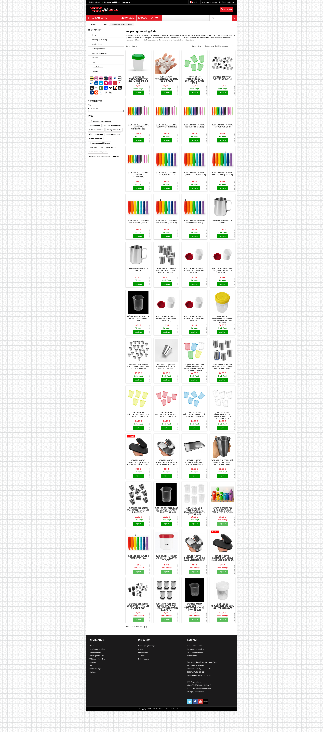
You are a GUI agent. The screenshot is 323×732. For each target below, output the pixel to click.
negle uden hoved (96, 147)
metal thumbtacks (96, 130)
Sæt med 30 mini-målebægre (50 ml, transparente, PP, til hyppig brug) (194, 511)
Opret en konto (228, 2)
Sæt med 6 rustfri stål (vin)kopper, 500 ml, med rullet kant (222, 462)
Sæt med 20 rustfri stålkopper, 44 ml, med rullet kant (138, 510)
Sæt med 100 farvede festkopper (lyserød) (166, 126)
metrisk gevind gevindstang (100, 121)
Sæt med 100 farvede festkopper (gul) (138, 557)
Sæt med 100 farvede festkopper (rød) (194, 221)
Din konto (144, 640)
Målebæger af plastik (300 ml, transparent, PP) (138, 318)
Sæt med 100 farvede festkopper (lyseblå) (222, 174)
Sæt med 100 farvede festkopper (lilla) (166, 174)
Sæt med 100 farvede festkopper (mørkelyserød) (138, 127)
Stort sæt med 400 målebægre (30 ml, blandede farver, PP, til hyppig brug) (194, 367)
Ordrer (140, 649)
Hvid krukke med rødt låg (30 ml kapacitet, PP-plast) (194, 318)
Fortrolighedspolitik (98, 49)
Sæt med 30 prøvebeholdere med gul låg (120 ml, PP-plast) (222, 319)
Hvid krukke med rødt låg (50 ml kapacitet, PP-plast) (166, 318)
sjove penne (110, 147)
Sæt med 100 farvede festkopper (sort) (222, 126)
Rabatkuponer (143, 659)
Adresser (141, 656)
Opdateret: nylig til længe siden (220, 46)
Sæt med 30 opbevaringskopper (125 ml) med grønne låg (138, 80)
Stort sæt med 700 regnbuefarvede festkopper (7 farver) (222, 510)
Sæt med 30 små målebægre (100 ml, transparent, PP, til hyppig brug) (194, 607)
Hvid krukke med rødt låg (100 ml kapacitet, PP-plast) (223, 270)
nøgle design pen (113, 134)
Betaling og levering (99, 40)
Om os (93, 35)
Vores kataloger (97, 67)
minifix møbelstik (95, 139)
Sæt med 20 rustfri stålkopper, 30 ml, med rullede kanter (138, 366)
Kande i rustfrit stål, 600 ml (222, 221)
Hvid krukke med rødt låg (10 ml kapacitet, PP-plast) (194, 270)
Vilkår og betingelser (99, 53)
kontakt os (95, 2)
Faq (93, 62)
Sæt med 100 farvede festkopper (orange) (166, 221)
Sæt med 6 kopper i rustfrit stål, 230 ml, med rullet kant (222, 366)
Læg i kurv (138, 92)
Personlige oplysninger (146, 646)
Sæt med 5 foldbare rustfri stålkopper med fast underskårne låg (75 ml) (166, 607)
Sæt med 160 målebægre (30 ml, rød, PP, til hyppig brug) (166, 414)
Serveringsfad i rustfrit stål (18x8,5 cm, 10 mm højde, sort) (222, 558)
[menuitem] (88, 18)
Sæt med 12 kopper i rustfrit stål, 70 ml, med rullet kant (166, 366)
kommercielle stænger (112, 125)
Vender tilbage (97, 44)
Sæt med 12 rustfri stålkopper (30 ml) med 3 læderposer (138, 606)
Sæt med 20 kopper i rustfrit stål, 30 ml (222, 78)
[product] (138, 63)
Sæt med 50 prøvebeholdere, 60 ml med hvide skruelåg (222, 606)
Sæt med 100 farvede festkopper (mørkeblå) (194, 174)
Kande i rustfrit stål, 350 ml (138, 269)
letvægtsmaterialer (114, 130)
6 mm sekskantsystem (98, 152)
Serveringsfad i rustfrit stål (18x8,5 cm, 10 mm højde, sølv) (166, 462)
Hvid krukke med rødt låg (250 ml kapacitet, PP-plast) (166, 558)
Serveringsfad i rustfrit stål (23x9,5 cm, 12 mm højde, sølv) (194, 558)
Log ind (214, 2)
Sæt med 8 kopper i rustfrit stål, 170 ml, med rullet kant (166, 270)
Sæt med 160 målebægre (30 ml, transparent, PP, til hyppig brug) (223, 415)
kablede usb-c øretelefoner (99, 156)
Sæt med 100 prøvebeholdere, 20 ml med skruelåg (166, 79)
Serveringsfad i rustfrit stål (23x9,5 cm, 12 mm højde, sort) (138, 462)
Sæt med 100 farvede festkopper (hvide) (194, 126)
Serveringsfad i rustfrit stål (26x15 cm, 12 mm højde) (194, 462)
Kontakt (94, 71)
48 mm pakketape (96, 134)
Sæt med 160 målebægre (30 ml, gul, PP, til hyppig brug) (138, 414)
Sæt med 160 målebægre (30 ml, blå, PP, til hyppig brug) (194, 414)
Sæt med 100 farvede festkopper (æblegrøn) (138, 175)
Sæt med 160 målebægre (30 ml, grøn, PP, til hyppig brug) (194, 80)
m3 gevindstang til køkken (99, 143)
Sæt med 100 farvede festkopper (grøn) (138, 221)
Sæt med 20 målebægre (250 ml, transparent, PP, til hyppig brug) (166, 510)
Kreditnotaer (143, 652)
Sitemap (94, 58)
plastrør (116, 156)
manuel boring (94, 125)
